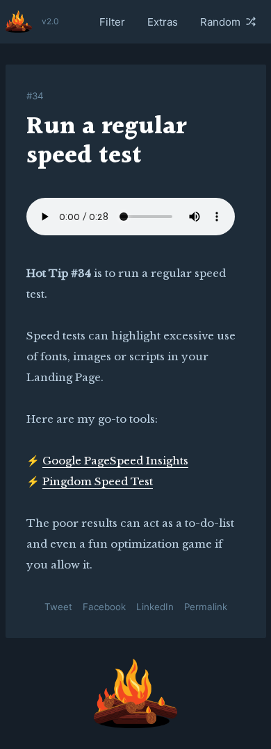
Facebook (104, 606)
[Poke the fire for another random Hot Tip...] (136, 693)
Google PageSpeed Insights (115, 460)
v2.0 (50, 21)
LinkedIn (155, 606)
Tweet (58, 606)
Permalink (205, 606)
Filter (112, 21)
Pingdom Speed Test (97, 481)
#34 (35, 95)
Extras (162, 21)
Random (220, 21)
